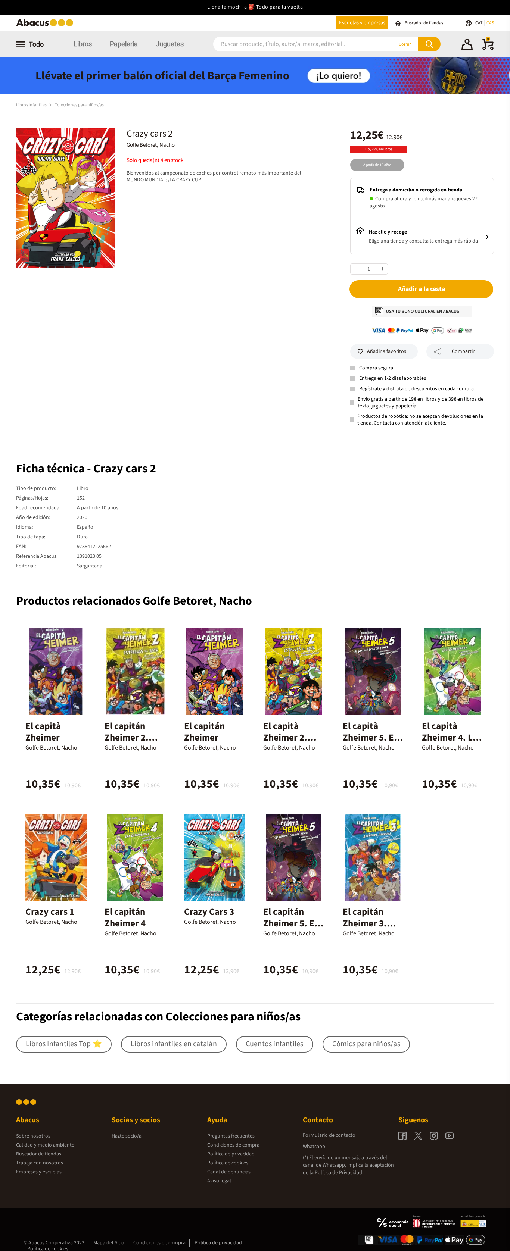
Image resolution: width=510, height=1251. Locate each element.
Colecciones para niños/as (79, 105)
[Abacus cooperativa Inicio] (46, 25)
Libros (83, 44)
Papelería (124, 44)
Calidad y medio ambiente (45, 1145)
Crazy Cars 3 (209, 912)
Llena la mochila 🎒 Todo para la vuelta (255, 7)
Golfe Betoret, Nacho (151, 145)
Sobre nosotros (33, 1136)
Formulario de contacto (329, 1135)
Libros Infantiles (31, 105)
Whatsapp (314, 1146)
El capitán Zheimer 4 (125, 917)
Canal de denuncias (229, 1172)
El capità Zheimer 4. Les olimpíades (452, 737)
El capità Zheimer (43, 731)
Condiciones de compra (233, 1145)
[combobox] (293, 44)
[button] (467, 45)
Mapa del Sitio (108, 1243)
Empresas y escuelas (39, 1172)
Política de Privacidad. (339, 1172)
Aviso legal (219, 1181)
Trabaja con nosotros (39, 1163)
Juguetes (170, 44)
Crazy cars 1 (49, 912)
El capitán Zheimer (204, 731)
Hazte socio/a (127, 1136)
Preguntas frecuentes (231, 1136)
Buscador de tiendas (38, 1154)
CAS (490, 23)
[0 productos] (488, 48)
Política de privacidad (231, 1154)
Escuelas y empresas (362, 22)
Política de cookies (227, 1163)
